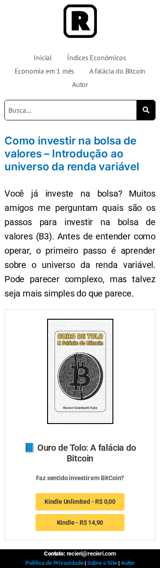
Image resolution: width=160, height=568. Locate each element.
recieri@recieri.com (91, 553)
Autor (80, 84)
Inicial (43, 57)
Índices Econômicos (96, 57)
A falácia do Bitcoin (117, 70)
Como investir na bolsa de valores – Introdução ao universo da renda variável (71, 153)
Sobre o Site (102, 563)
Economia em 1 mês (45, 70)
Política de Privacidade (54, 563)
